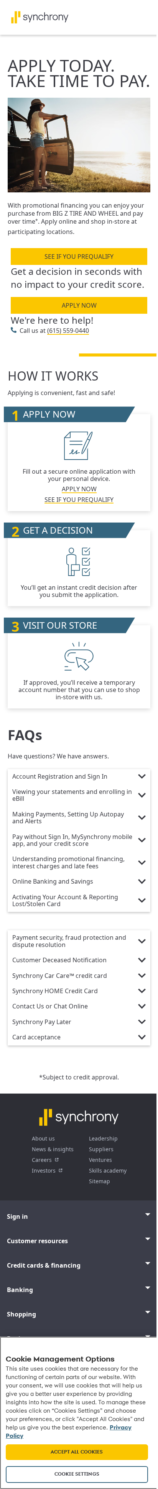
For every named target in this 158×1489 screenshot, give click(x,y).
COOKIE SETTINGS (76, 1474)
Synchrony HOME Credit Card (55, 991)
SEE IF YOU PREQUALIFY (79, 256)
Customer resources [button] (37, 1241)
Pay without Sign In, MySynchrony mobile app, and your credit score (72, 840)
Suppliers (101, 1149)
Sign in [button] (17, 1216)
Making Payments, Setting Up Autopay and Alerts (68, 818)
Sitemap (99, 1181)
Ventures (100, 1159)
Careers (42, 1159)
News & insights (53, 1149)
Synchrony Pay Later (41, 1022)
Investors (44, 1170)
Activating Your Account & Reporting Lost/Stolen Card (65, 901)
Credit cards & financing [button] (44, 1265)
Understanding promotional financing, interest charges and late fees (68, 862)
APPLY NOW (79, 305)
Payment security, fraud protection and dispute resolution (69, 941)
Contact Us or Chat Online (50, 1006)
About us (43, 1138)
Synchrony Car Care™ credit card (59, 976)
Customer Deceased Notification (59, 960)
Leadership (103, 1138)
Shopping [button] (21, 1314)
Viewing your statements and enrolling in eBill (72, 795)
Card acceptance (36, 1037)
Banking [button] (20, 1290)
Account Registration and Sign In (59, 777)
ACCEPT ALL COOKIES (77, 1452)
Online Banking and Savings (52, 882)
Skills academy (108, 1170)
